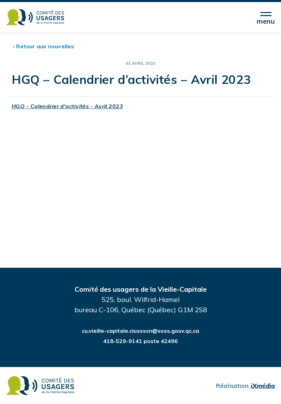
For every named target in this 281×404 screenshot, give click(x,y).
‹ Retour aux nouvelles (43, 46)
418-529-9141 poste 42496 (140, 341)
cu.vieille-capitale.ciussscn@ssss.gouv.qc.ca (140, 330)
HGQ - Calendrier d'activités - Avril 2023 (67, 106)
